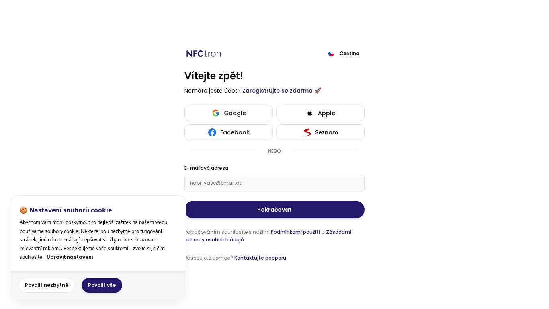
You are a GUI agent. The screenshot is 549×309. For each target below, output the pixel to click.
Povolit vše (102, 285)
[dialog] (98, 247)
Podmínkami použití (295, 232)
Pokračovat (274, 210)
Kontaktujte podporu (260, 257)
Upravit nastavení (70, 256)
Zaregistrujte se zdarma (277, 91)
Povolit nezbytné (46, 285)
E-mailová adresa (206, 168)
